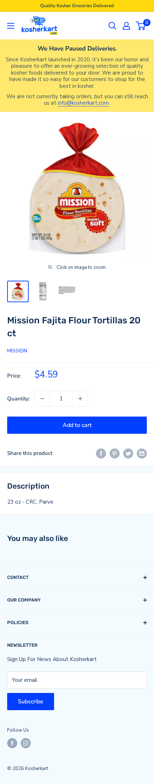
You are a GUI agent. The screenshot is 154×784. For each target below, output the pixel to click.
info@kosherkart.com (83, 102)
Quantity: (18, 398)
